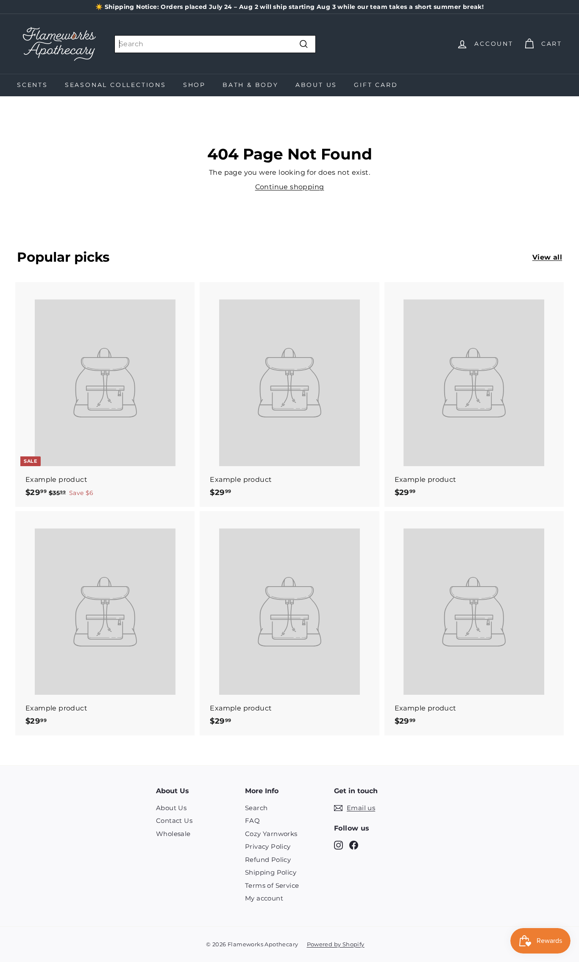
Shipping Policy (270, 872)
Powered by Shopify (336, 944)
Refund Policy (268, 860)
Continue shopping (289, 187)
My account (264, 898)
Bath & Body (250, 85)
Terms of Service (272, 885)
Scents (32, 85)
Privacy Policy (268, 846)
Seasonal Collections (115, 85)
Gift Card (376, 85)
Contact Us (174, 821)
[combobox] (215, 44)
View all (547, 257)
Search (256, 808)
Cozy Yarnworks (271, 834)
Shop (194, 85)
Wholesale (173, 834)
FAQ (252, 821)
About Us (316, 85)
